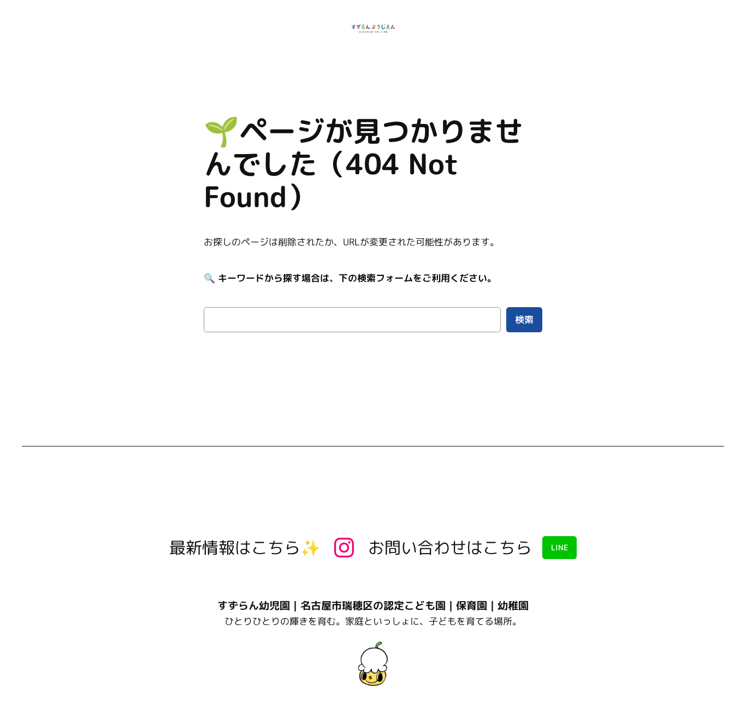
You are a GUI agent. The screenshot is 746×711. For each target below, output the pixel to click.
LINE (559, 547)
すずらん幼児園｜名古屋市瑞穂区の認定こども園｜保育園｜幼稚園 (373, 605)
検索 (524, 319)
